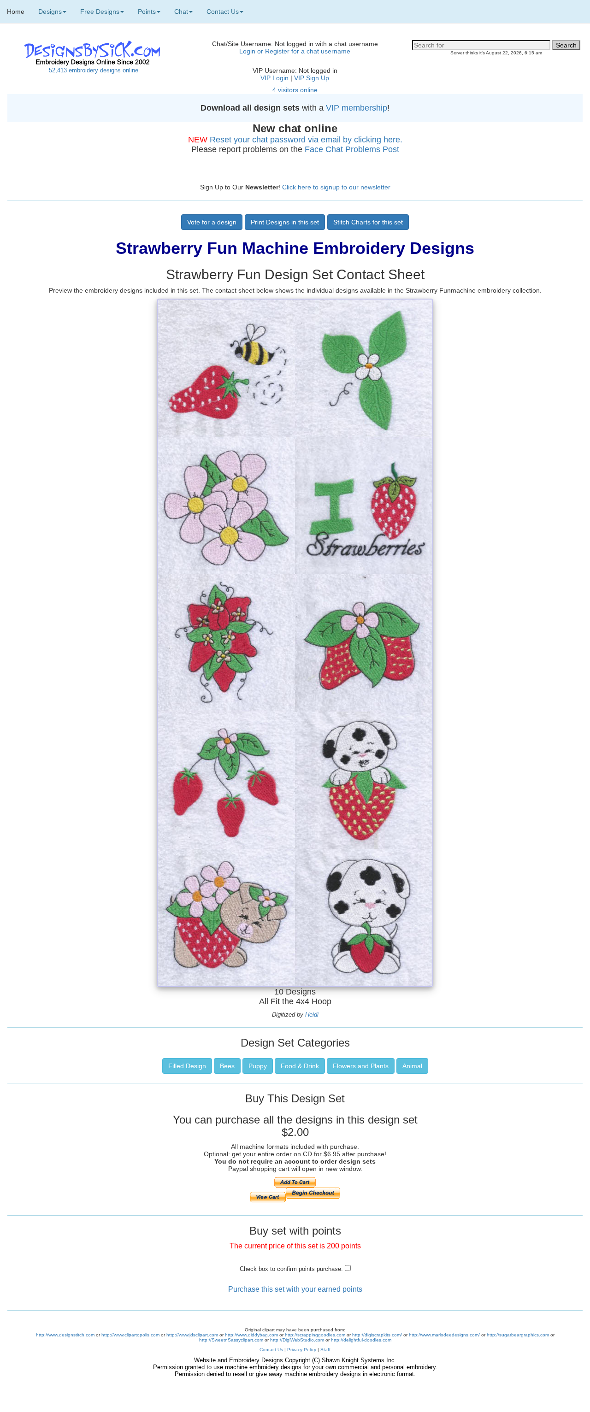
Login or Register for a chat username (294, 51)
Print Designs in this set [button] (285, 222)
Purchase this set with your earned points (295, 1289)
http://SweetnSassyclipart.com (231, 1339)
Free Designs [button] (99, 11)
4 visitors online (295, 90)
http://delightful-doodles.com (361, 1339)
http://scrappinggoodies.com (315, 1334)
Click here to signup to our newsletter (336, 187)
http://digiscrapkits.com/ (377, 1334)
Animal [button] (412, 1066)
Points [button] (147, 11)
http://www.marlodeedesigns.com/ (444, 1334)
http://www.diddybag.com (251, 1334)
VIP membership (356, 107)
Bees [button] (227, 1066)
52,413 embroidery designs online (93, 70)
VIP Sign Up (311, 78)
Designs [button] (50, 11)
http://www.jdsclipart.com (192, 1334)
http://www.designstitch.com (65, 1334)
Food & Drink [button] (300, 1066)
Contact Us (271, 1349)
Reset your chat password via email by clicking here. (306, 139)
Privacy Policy (301, 1349)
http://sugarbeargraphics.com (518, 1334)
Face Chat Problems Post (352, 149)
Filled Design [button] (187, 1066)
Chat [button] (181, 11)
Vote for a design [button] (211, 222)
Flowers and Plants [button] (361, 1066)
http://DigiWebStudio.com (297, 1339)
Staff (325, 1349)
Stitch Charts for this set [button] (368, 222)
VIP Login (274, 78)
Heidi (312, 1014)
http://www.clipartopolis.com (130, 1334)
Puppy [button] (257, 1066)
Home (15, 11)
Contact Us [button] (222, 11)
